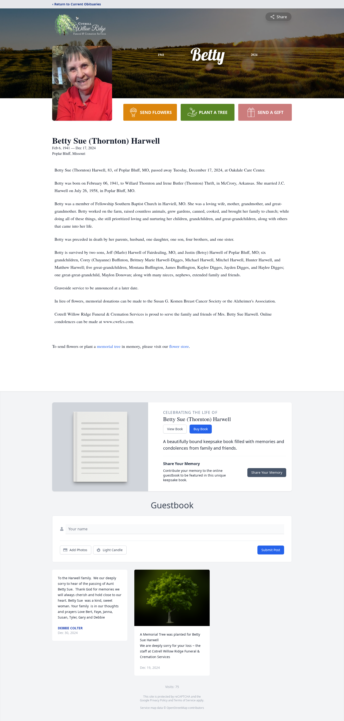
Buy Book (201, 429)
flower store (179, 346)
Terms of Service (185, 700)
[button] (172, 598)
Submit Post (270, 550)
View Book (175, 429)
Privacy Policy (159, 700)
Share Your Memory (266, 472)
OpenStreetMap (177, 708)
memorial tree (109, 346)
